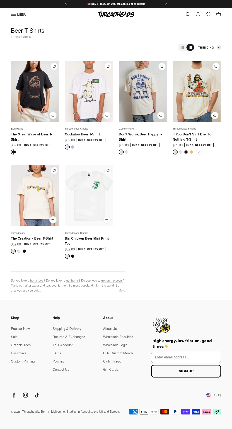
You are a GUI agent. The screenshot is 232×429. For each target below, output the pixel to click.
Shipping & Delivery (67, 328)
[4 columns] (190, 47)
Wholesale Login (115, 344)
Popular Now (20, 328)
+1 (199, 152)
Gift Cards (110, 369)
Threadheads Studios (76, 128)
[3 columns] (182, 47)
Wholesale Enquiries (118, 336)
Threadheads (18, 233)
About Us (110, 328)
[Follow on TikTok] (37, 395)
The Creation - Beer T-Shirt (32, 238)
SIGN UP (186, 371)
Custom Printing (23, 361)
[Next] (166, 4)
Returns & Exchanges (69, 336)
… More (120, 290)
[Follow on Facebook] (14, 395)
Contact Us (61, 369)
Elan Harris (17, 128)
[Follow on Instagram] (25, 395)
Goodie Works (127, 128)
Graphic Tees (21, 344)
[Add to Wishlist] (54, 66)
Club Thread (112, 361)
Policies (58, 361)
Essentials (18, 353)
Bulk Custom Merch (118, 353)
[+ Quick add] (53, 115)
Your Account (62, 344)
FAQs (57, 353)
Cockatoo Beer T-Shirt (82, 134)
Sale (14, 336)
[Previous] (66, 4)
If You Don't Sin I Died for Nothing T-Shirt (193, 137)
